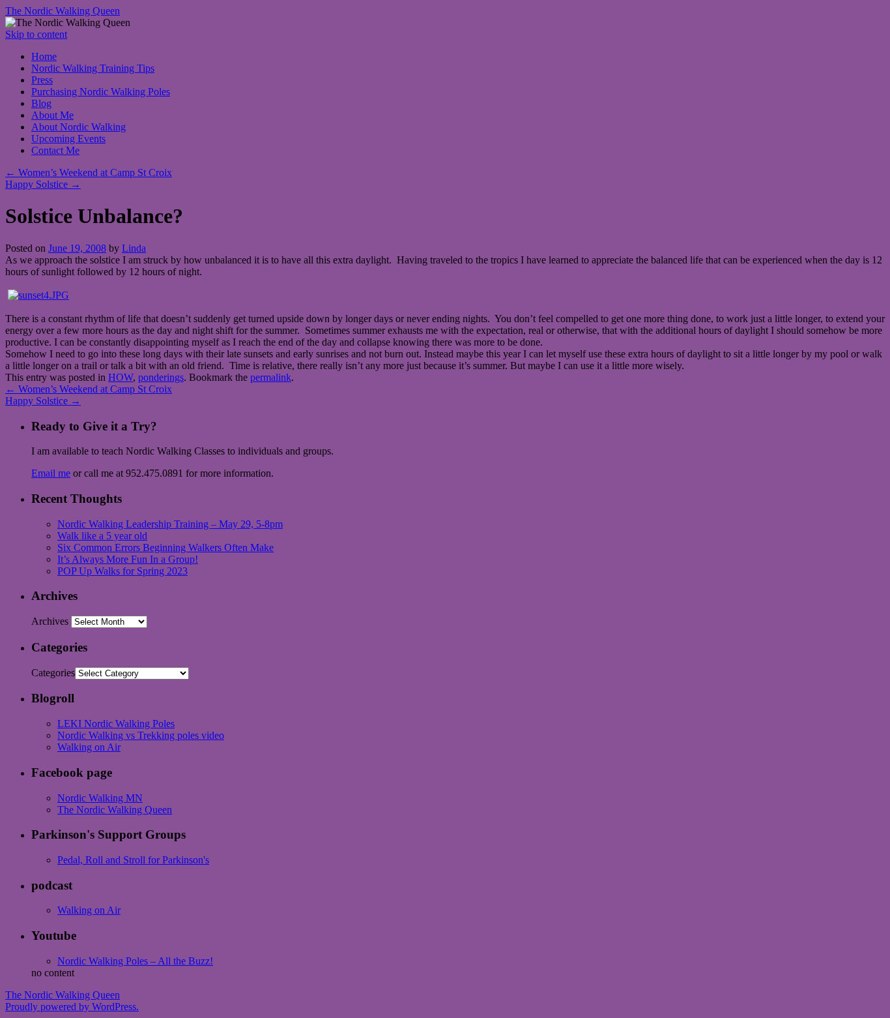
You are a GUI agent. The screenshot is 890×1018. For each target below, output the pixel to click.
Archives (49, 621)
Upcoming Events (68, 138)
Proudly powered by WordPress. (72, 1006)
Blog (41, 103)
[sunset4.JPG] (38, 295)
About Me (52, 115)
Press (42, 79)
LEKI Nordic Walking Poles (116, 723)
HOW (120, 377)
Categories (53, 672)
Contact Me (55, 150)
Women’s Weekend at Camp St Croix (88, 172)
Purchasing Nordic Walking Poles (100, 91)
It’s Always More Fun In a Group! (127, 559)
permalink (270, 377)
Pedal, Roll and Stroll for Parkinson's (133, 859)
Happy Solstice (43, 184)
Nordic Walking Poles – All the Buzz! (135, 960)
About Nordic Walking (78, 126)
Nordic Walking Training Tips (92, 68)
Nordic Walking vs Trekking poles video (140, 735)
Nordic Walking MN (100, 797)
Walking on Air (89, 747)
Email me (50, 473)
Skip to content (36, 34)
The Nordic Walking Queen (62, 10)
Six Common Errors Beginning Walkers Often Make (165, 547)
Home (44, 56)
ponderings (161, 377)
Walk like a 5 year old (102, 535)
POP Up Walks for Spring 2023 (122, 570)
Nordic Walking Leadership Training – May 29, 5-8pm (170, 524)
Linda (134, 248)
